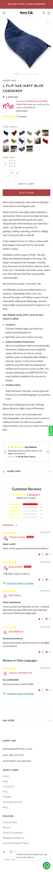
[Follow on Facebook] (4, 851)
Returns (7, 827)
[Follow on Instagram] (11, 851)
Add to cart (26, 183)
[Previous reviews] (5, 452)
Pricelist (7, 796)
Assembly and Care (12, 802)
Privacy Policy (10, 822)
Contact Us (8, 786)
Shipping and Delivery (13, 837)
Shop (5, 781)
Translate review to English (20, 583)
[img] (9, 532)
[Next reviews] (48, 452)
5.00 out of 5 (33, 494)
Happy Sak (9, 81)
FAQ (5, 791)
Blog (5, 807)
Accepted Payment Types (16, 843)
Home (6, 776)
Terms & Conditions (13, 832)
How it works (21, 110)
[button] (10, 116)
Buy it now (26, 192)
